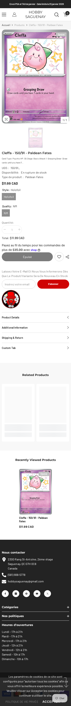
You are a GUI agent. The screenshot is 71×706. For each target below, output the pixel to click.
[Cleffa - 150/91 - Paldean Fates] (35, 491)
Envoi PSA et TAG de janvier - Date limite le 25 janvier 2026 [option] (35, 4)
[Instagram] (15, 593)
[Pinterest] (26, 593)
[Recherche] (56, 15)
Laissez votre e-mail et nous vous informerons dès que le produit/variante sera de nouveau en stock (35, 274)
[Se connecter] (14, 15)
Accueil (6, 25)
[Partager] (66, 257)
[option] (35, 76)
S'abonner (53, 283)
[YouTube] (36, 593)
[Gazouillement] (47, 593)
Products (19, 25)
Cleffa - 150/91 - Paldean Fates (33, 519)
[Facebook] (5, 593)
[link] (59, 256)
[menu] (4, 14)
